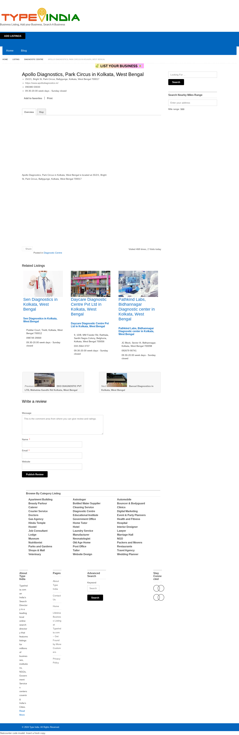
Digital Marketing (127, 511)
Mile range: (174, 109)
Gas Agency (35, 519)
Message (26, 413)
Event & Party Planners (131, 515)
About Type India (56, 585)
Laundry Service (83, 530)
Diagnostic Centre (33, 59)
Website (26, 461)
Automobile (124, 499)
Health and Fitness (128, 519)
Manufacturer (81, 534)
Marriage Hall (125, 534)
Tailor (76, 550)
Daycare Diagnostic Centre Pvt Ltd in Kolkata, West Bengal (90, 325)
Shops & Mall (36, 550)
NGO (120, 538)
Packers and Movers (129, 542)
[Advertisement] (64, 142)
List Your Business (230, 3)
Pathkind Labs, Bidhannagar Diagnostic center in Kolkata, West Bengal (137, 309)
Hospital (122, 523)
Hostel (32, 526)
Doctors (33, 515)
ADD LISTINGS (12, 36)
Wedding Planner (127, 554)
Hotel (76, 526)
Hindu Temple (37, 523)
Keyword (91, 582)
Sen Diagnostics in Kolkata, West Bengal (40, 304)
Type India (34, 727)
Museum (33, 538)
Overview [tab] (29, 112)
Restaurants (124, 546)
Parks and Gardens (40, 546)
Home (207, 3)
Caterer (33, 507)
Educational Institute (85, 515)
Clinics (121, 507)
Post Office (79, 546)
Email (25, 450)
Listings (215, 3)
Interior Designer (127, 526)
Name (26, 439)
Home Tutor (80, 523)
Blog (24, 50)
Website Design (82, 554)
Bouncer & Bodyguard (131, 503)
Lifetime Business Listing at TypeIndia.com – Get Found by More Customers (57, 632)
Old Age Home (82, 542)
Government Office (84, 519)
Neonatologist (81, 538)
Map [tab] (41, 112)
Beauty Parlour (37, 503)
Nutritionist (35, 542)
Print (50, 98)
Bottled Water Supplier (86, 503)
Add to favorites (33, 98)
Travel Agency (126, 550)
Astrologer (79, 499)
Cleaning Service (83, 507)
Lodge (32, 534)
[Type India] (40, 14)
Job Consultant (37, 530)
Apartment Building (40, 499)
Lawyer (121, 530)
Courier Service (38, 511)
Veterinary (34, 554)
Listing (16, 59)
